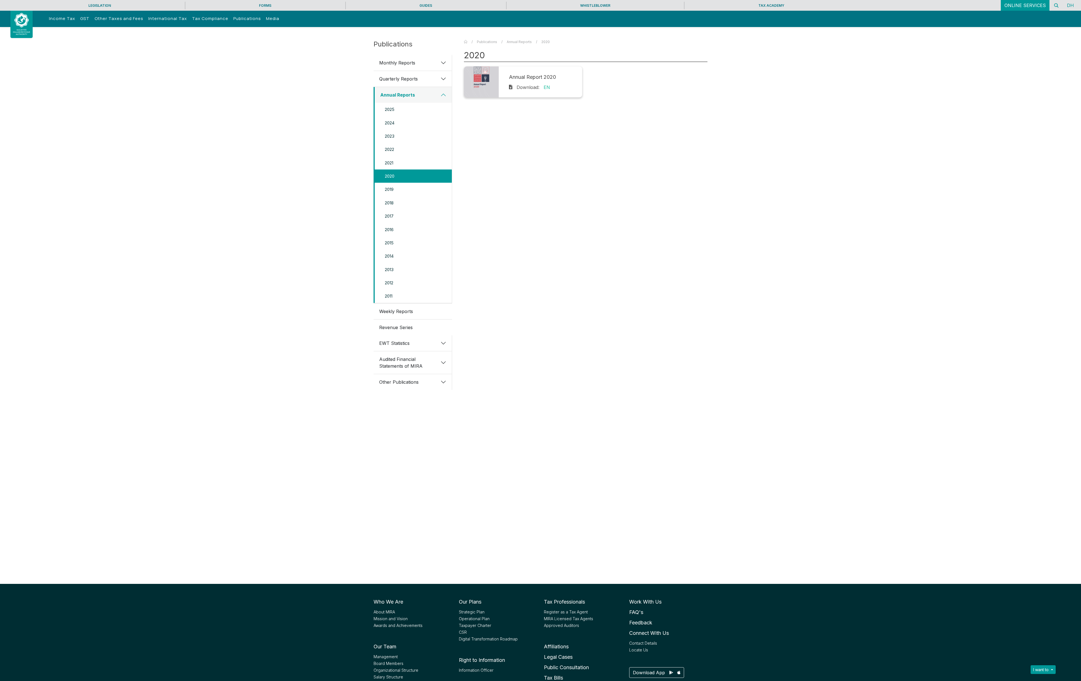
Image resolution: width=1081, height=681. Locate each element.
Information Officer (476, 670)
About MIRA (384, 611)
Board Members (388, 663)
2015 (389, 242)
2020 (389, 176)
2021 (389, 163)
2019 (389, 189)
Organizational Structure (396, 670)
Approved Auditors (561, 625)
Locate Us (638, 649)
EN (547, 87)
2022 (389, 149)
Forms (265, 5)
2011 (388, 296)
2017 (389, 216)
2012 (389, 282)
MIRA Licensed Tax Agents (568, 618)
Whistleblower (595, 5)
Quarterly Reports (398, 79)
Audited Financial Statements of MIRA (401, 362)
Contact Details (643, 643)
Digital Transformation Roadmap (488, 639)
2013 (389, 269)
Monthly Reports (397, 63)
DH (1070, 5)
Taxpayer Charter (475, 625)
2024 (389, 123)
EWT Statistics (394, 343)
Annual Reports (397, 95)
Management (386, 656)
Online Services (1025, 5)
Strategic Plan (471, 611)
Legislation (99, 5)
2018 (389, 203)
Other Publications (399, 382)
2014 (389, 256)
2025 (389, 109)
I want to (1041, 669)
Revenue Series (396, 327)
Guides (425, 5)
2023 (389, 136)
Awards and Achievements (398, 625)
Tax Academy (771, 5)
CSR (463, 632)
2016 (389, 229)
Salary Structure (388, 677)
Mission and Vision (391, 618)
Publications (487, 42)
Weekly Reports (396, 311)
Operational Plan (474, 618)
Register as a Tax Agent (566, 611)
